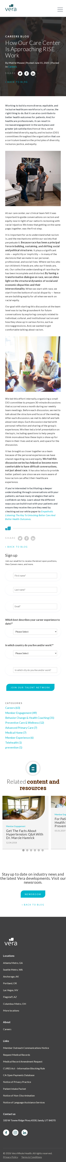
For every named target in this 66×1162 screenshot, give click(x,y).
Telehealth (13, 742)
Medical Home (15, 732)
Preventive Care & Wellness (24, 722)
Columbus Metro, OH (14, 1003)
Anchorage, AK (11, 976)
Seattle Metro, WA (13, 969)
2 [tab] (27, 850)
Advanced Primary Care (21, 727)
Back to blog (18, 82)
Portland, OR (10, 983)
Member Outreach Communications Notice (26, 1047)
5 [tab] (39, 850)
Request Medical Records (16, 1054)
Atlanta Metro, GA (13, 962)
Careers (12, 66)
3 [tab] (31, 850)
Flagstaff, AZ (10, 996)
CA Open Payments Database (18, 1075)
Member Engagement (21, 712)
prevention (13, 747)
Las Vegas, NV (10, 990)
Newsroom (33, 894)
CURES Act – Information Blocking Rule (24, 1068)
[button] (60, 8)
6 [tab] (42, 850)
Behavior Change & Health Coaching (29, 717)
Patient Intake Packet (14, 1088)
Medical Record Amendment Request (22, 1061)
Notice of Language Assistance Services (24, 1102)
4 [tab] (35, 850)
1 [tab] (23, 850)
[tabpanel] (25, 822)
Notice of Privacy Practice (17, 1081)
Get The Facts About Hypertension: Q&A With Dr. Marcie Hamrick (24, 834)
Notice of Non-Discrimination (19, 1095)
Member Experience (19, 737)
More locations (11, 1010)
